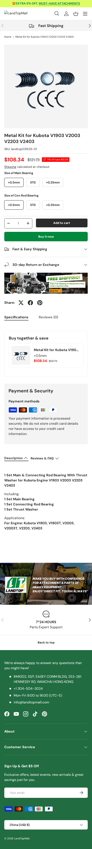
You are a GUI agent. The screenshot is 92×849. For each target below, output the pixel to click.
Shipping (10, 167)
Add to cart (61, 223)
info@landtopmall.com (31, 702)
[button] (75, 13)
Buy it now (46, 236)
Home (7, 37)
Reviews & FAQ (42, 458)
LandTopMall (22, 838)
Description (13, 458)
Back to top (46, 642)
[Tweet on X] (21, 302)
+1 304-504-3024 (28, 688)
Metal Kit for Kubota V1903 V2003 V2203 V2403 (44, 37)
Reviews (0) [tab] (48, 317)
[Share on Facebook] (30, 302)
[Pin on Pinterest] (40, 302)
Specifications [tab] (16, 317)
